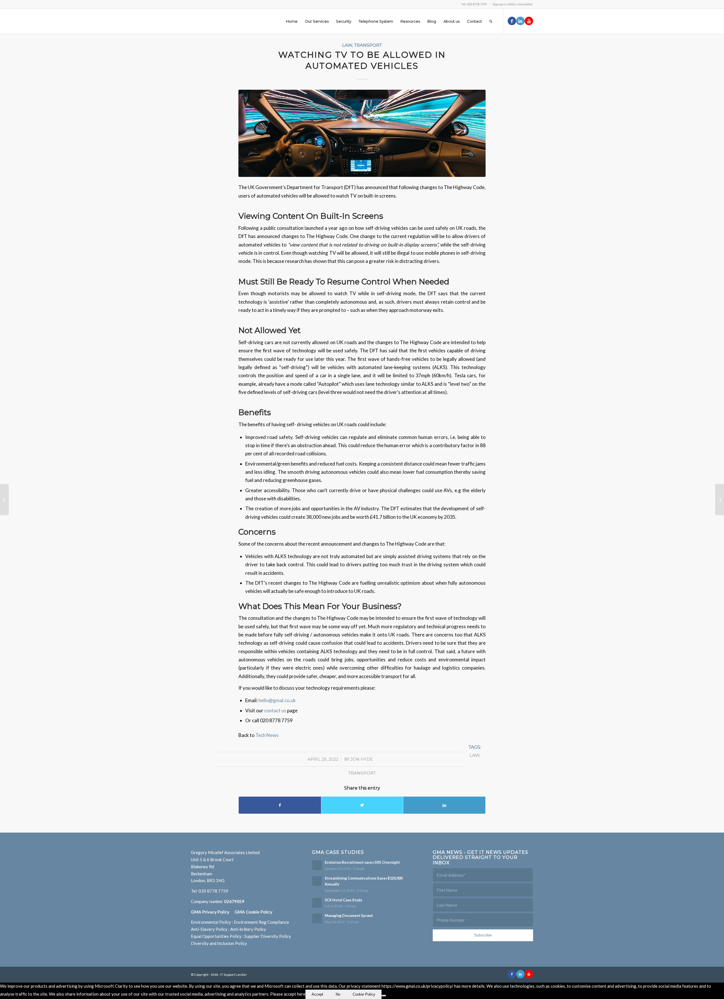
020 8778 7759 (213, 890)
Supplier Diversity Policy (267, 936)
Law (347, 45)
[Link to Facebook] (512, 21)
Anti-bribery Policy (248, 929)
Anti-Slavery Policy (209, 929)
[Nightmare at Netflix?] (719, 499)
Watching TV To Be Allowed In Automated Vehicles (362, 60)
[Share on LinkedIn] (444, 805)
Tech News (267, 735)
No (338, 994)
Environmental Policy (211, 922)
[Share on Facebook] (280, 805)
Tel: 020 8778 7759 (474, 4)
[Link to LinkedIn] (520, 21)
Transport (368, 45)
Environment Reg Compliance (261, 922)
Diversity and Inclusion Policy (219, 943)
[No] (384, 995)
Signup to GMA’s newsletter (513, 4)
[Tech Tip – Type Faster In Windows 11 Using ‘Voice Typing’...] (4, 499)
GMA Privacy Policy (212, 911)
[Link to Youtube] (529, 21)
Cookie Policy (364, 994)
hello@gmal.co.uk (277, 700)
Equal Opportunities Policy (216, 936)
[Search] (491, 21)
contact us (275, 710)
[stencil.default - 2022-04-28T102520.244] (362, 133)
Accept (317, 994)
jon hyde (362, 759)
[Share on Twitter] (362, 805)
